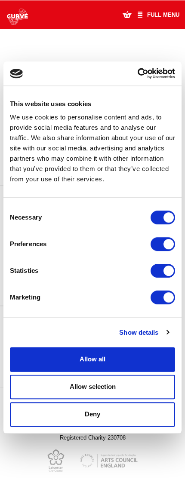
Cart (127, 14)
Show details (138, 332)
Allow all (92, 359)
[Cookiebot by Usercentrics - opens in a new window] (137, 73)
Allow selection (93, 386)
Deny (92, 414)
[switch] (163, 244)
